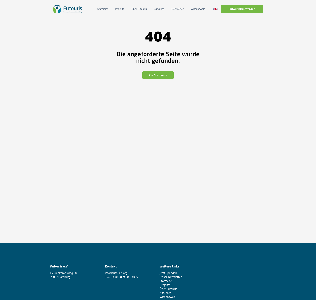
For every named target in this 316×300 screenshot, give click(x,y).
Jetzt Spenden (168, 273)
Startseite (166, 281)
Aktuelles (165, 293)
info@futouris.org (116, 273)
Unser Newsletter (171, 277)
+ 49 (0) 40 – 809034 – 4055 (121, 277)
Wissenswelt (167, 297)
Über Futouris (168, 289)
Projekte (165, 285)
